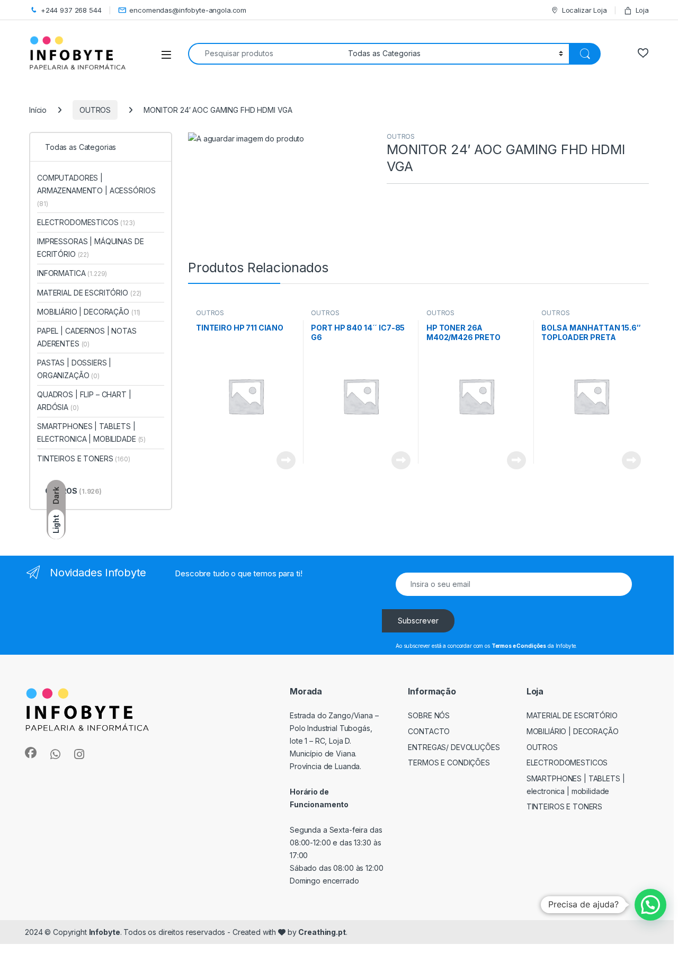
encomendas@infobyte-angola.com (187, 10)
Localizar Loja (584, 10)
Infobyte (104, 932)
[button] (650, 905)
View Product (282, 460)
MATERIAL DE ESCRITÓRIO (89, 292)
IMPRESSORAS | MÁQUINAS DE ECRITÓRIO (90, 247)
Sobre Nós (429, 715)
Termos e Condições (449, 762)
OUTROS (95, 109)
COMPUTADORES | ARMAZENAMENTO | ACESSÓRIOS (96, 190)
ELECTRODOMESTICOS (86, 222)
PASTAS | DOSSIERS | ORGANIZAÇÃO (74, 369)
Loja (642, 10)
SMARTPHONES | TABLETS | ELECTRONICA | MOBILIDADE (91, 432)
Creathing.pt (321, 932)
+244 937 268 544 (71, 10)
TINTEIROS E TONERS (83, 458)
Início (38, 109)
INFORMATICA (72, 273)
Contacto (429, 731)
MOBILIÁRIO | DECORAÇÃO (88, 311)
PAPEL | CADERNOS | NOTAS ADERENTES (87, 337)
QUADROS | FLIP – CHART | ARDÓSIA (84, 401)
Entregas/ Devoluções (453, 747)
